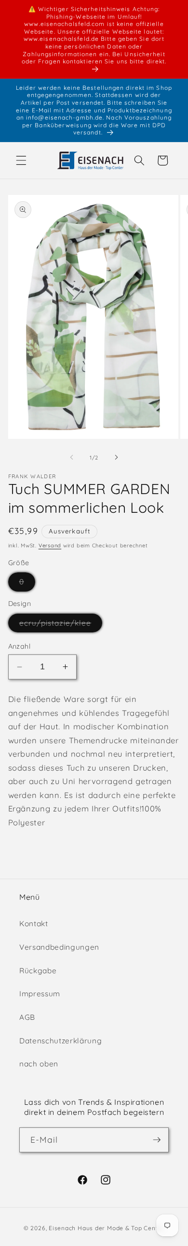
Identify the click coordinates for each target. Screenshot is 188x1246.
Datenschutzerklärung (60, 1040)
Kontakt (33, 923)
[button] (21, 160)
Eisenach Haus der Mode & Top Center (106, 1228)
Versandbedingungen (59, 947)
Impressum (39, 993)
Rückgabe (37, 970)
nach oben (38, 1063)
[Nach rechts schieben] (116, 457)
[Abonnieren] (156, 1139)
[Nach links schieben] (71, 457)
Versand (50, 545)
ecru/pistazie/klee (61, 625)
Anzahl (19, 646)
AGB (27, 1017)
